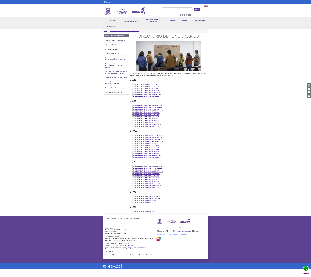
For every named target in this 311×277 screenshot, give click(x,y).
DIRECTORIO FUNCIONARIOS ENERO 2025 (146, 126)
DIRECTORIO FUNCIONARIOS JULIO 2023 (146, 176)
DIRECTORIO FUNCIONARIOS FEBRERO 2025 (147, 124)
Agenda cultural (200, 20)
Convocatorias (110, 26)
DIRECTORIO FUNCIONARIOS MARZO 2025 (146, 122)
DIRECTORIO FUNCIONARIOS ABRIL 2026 (146, 90)
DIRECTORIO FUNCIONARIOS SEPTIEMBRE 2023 (148, 172)
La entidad (111, 20)
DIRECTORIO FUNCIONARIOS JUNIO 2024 (146, 147)
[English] (207, 6)
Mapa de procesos (110, 44)
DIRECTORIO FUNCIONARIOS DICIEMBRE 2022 (147, 196)
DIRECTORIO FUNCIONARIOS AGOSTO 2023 (146, 174)
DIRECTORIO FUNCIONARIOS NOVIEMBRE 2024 (148, 137)
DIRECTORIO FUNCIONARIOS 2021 (143, 211)
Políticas (159, 234)
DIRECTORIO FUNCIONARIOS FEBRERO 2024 (147, 155)
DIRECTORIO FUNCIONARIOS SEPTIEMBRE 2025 (148, 111)
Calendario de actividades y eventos (116, 77)
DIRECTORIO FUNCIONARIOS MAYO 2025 (146, 119)
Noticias (184, 20)
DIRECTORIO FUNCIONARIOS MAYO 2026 (146, 88)
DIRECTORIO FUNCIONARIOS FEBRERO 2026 (147, 94)
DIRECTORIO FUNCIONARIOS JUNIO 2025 (146, 117)
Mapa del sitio (167, 234)
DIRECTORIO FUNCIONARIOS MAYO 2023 (146, 180)
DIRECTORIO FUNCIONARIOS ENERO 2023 (146, 187)
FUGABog (162, 231)
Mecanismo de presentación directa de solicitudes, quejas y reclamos (116, 72)
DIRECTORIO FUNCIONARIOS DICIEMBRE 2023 (147, 166)
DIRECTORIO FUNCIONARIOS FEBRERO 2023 (147, 185)
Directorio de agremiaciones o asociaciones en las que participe (115, 58)
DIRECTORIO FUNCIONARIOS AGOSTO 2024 (146, 143)
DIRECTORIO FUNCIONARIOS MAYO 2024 (146, 149)
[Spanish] (205, 6)
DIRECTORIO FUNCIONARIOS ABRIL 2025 (146, 121)
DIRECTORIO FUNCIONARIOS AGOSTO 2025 (146, 113)
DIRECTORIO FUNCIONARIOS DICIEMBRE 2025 (147, 105)
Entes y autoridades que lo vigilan (115, 88)
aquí (122, 248)
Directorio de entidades (112, 53)
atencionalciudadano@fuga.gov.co (125, 245)
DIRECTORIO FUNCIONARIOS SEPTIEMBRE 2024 (148, 141)
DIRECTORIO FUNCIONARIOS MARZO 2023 (146, 183)
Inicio (105, 31)
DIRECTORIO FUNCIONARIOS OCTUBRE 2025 (147, 109)
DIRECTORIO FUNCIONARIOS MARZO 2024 (146, 153)
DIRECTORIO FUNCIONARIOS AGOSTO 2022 (146, 200)
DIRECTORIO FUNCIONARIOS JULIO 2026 (146, 84)
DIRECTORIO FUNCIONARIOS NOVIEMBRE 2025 (148, 107)
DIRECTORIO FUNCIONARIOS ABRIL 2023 (146, 181)
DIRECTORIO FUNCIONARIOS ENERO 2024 (146, 157)
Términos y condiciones (180, 234)
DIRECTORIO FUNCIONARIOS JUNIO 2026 (146, 86)
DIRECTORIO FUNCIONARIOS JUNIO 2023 (146, 178)
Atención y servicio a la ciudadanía (153, 20)
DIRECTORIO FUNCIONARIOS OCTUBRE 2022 (147, 198)
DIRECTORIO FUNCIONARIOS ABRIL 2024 (146, 151)
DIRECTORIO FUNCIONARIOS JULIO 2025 (146, 115)
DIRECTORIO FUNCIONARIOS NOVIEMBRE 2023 (148, 168)
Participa (172, 20)
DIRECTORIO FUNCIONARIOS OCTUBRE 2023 (147, 170)
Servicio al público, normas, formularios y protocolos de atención (113, 65)
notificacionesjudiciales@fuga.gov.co (137, 247)
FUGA (171, 231)
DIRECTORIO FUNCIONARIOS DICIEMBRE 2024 (147, 135)
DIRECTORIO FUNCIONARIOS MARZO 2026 (146, 92)
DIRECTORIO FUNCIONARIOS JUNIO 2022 (146, 202)
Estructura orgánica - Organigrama (115, 40)
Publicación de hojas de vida (113, 92)
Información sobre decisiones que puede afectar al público (115, 82)
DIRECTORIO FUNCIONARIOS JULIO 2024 (146, 145)
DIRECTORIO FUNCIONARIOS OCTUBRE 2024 (147, 139)
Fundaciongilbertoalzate (183, 231)
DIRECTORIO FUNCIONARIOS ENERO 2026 (146, 96)
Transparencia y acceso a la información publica (130, 20)
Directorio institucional (112, 49)
